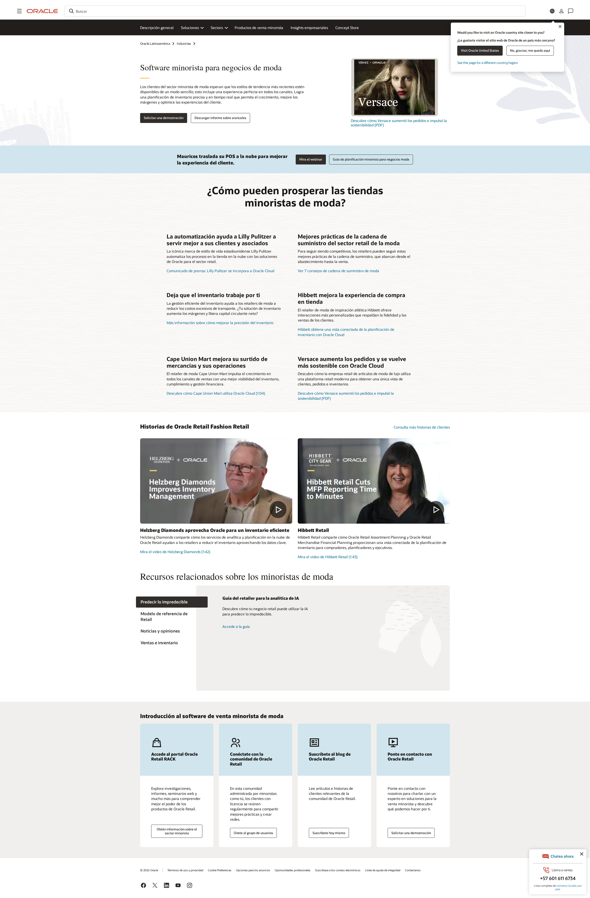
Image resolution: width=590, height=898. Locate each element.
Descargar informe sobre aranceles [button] (220, 118)
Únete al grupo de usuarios (253, 833)
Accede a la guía (236, 626)
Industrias (184, 43)
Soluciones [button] (190, 27)
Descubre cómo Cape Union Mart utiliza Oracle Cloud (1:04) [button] (216, 393)
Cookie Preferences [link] (219, 870)
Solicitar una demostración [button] (163, 118)
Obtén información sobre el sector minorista (177, 831)
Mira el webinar (310, 159)
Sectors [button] (217, 27)
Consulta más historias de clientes (422, 427)
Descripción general (157, 27)
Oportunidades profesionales (292, 870)
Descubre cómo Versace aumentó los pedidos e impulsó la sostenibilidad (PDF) (399, 122)
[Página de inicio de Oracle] (42, 11)
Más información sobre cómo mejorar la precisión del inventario (220, 322)
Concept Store (347, 27)
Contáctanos (413, 870)
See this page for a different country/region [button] (487, 62)
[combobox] (295, 11)
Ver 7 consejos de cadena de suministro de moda (338, 270)
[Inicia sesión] (561, 11)
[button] (19, 11)
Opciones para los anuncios (253, 870)
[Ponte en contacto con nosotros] (570, 11)
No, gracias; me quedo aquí (530, 50)
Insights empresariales (309, 27)
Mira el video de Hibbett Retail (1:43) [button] (327, 556)
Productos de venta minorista (259, 27)
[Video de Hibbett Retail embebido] (374, 481)
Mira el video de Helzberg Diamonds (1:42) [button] (175, 551)
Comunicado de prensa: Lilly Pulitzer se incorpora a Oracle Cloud (220, 270)
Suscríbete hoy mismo (329, 833)
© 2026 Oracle (149, 870)
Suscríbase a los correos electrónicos (337, 870)
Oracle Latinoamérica (155, 43)
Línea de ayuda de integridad (382, 870)
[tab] (172, 602)
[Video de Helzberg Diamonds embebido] (216, 481)
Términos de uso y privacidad (185, 870)
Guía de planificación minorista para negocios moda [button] (371, 159)
